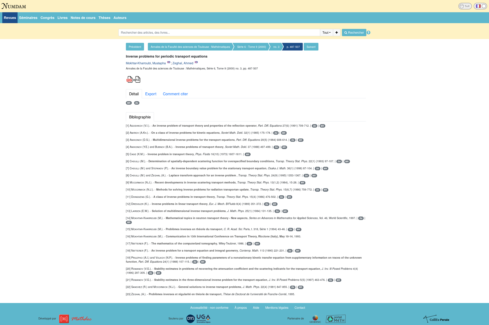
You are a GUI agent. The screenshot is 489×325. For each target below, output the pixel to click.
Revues (10, 17)
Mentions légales (276, 307)
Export (150, 93)
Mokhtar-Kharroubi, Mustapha (146, 63)
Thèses (104, 17)
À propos (241, 307)
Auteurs (119, 17)
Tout (325, 32)
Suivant (311, 47)
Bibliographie (140, 117)
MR (128, 102)
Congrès (47, 17)
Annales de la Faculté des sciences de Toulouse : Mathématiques (190, 47)
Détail (134, 93)
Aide (256, 307)
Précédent (135, 47)
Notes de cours (83, 17)
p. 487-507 (293, 47)
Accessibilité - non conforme (209, 307)
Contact (300, 307)
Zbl (136, 102)
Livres (62, 17)
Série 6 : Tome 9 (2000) (251, 47)
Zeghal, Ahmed (182, 63)
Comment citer (175, 93)
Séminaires (28, 17)
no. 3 (276, 47)
